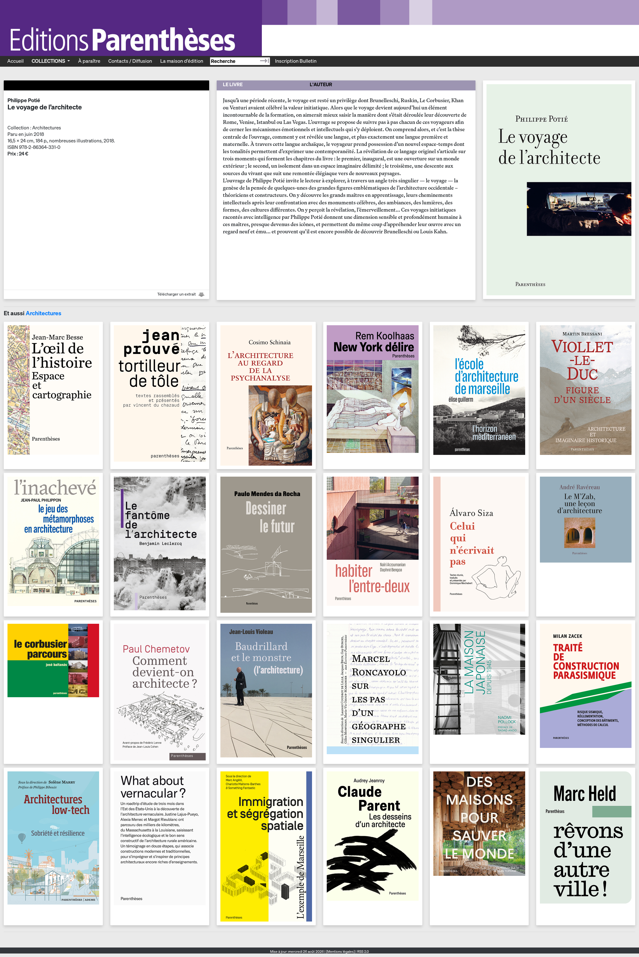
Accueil (15, 61)
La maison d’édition (181, 61)
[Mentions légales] (340, 951)
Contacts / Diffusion (130, 61)
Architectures (43, 313)
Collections (49, 61)
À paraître (89, 61)
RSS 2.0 (362, 951)
